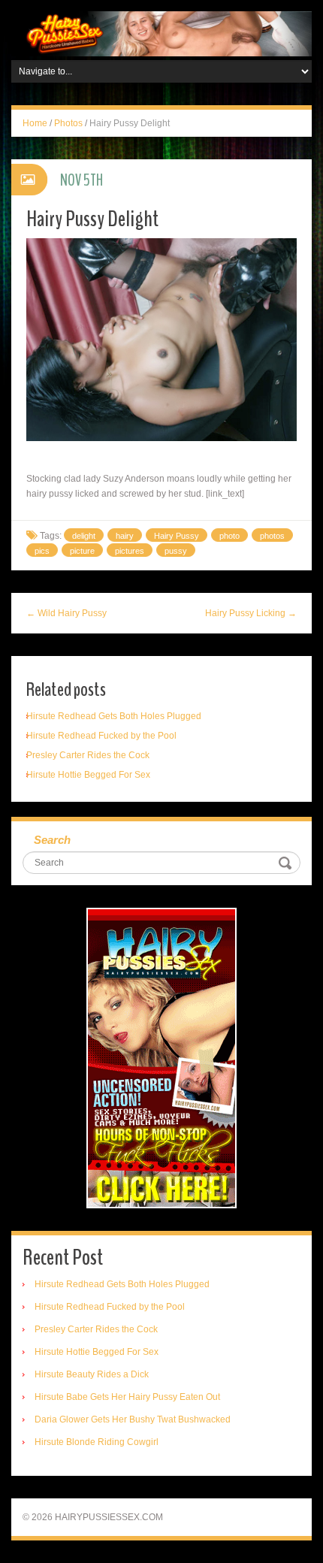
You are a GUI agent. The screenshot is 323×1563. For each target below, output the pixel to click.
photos (272, 535)
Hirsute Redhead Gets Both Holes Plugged (113, 716)
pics (42, 550)
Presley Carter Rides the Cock (87, 755)
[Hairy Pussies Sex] (161, 33)
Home (35, 123)
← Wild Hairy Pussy (66, 613)
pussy (176, 550)
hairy (125, 535)
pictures (129, 550)
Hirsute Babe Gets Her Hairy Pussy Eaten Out (127, 1397)
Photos (68, 123)
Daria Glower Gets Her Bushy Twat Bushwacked (133, 1419)
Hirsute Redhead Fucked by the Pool (101, 735)
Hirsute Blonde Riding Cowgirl (96, 1442)
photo (229, 535)
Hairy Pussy (176, 535)
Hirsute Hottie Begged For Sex (88, 774)
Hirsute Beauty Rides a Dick (92, 1374)
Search (52, 839)
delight (83, 535)
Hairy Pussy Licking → (251, 613)
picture (82, 550)
